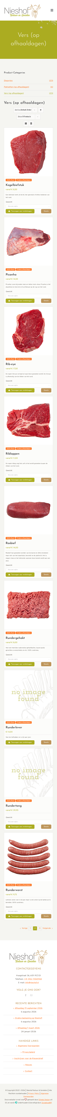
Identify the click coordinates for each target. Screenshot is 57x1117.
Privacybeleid (28, 1052)
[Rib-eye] (28, 308)
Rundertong (14, 805)
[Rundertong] (28, 750)
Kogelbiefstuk (15, 185)
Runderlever (14, 727)
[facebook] (26, 995)
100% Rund (10, 180)
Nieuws (28, 1065)
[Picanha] (28, 219)
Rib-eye (11, 364)
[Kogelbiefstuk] (28, 129)
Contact (28, 1071)
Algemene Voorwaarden (28, 1046)
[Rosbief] (28, 487)
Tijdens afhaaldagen (24, 180)
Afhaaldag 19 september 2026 (28, 1008)
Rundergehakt (15, 638)
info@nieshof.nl (32, 983)
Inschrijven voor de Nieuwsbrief (28, 1058)
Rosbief (11, 543)
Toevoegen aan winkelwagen (21, 211)
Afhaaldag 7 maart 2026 (28, 1028)
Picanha (11, 274)
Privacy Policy (33, 1094)
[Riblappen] (28, 398)
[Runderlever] (28, 672)
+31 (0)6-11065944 (33, 979)
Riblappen (12, 453)
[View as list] (31, 123)
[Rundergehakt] (28, 582)
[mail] (31, 995)
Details (46, 211)
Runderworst (14, 890)
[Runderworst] (28, 834)
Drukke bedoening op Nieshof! (28, 1018)
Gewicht (9, 202)
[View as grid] (25, 123)
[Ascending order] (40, 110)
